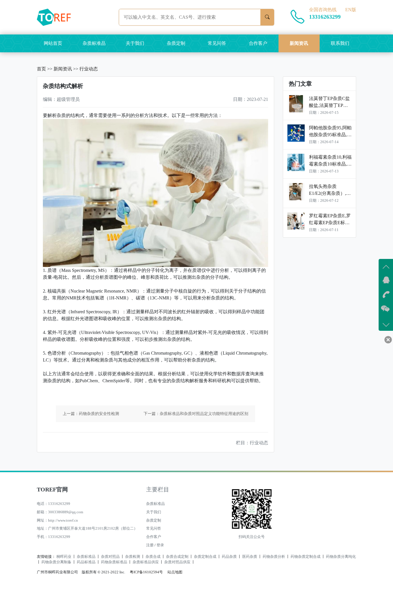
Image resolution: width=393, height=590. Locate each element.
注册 (150, 545)
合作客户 (258, 43)
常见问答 (217, 43)
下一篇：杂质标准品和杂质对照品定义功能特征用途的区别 (196, 414)
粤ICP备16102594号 (145, 572)
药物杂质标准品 (114, 562)
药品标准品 (86, 562)
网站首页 (53, 43)
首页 (41, 68)
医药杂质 (249, 557)
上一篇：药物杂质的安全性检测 (91, 414)
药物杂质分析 (274, 557)
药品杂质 (229, 557)
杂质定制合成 (205, 557)
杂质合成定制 (177, 557)
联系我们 (340, 43)
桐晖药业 (63, 557)
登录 (160, 545)
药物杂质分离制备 (56, 562)
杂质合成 (153, 557)
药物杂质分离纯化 (341, 557)
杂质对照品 (110, 557)
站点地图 (174, 572)
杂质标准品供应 (146, 562)
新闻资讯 (299, 43)
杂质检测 (132, 557)
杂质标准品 (94, 43)
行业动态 (88, 68)
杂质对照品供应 (177, 562)
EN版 (350, 9)
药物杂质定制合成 (305, 557)
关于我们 (135, 43)
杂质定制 (176, 43)
